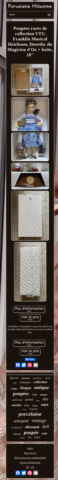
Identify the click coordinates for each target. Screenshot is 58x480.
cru (44, 433)
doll (45, 426)
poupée (31, 432)
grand (29, 399)
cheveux (17, 434)
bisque (25, 388)
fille (29, 437)
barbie (37, 437)
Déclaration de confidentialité (30, 457)
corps (14, 388)
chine (24, 409)
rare (44, 404)
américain (17, 399)
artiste (47, 378)
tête (45, 399)
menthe (16, 405)
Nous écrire (30, 453)
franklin (22, 438)
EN (27, 467)
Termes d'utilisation (30, 462)
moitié (43, 394)
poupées (21, 393)
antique (41, 387)
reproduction (37, 378)
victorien (33, 409)
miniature (25, 382)
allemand (32, 427)
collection (40, 382)
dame (15, 383)
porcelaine (30, 414)
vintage (39, 420)
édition (35, 406)
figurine (14, 377)
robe (34, 394)
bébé (26, 405)
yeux (38, 400)
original (16, 427)
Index (30, 448)
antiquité (21, 421)
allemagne (25, 378)
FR (32, 467)
